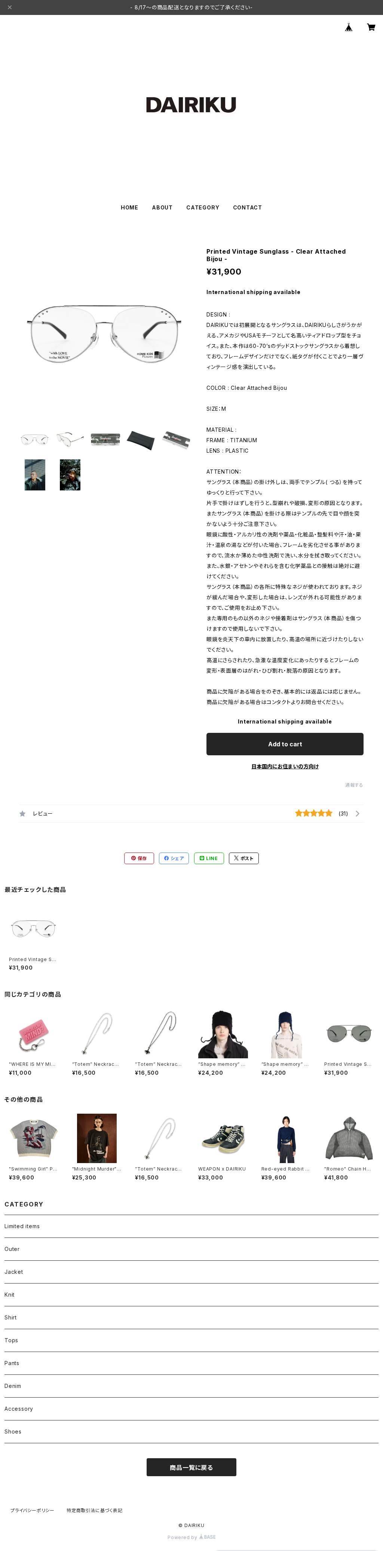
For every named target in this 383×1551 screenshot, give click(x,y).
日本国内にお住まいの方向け (285, 766)
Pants (11, 1363)
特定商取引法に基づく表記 (95, 1510)
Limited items (22, 1226)
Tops (11, 1340)
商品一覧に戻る (191, 1467)
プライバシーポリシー (32, 1510)
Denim (12, 1386)
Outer (12, 1249)
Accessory (18, 1408)
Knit (9, 1294)
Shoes (13, 1431)
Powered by (183, 1537)
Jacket (13, 1272)
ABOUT (162, 207)
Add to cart (285, 744)
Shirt (10, 1317)
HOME (129, 207)
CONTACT (248, 207)
